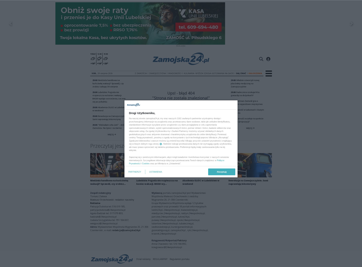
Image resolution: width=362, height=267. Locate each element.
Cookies (146, 163)
